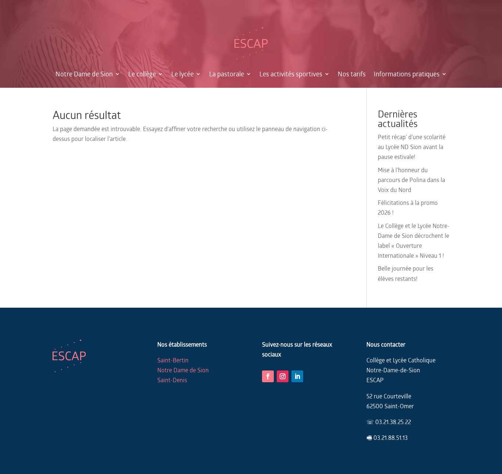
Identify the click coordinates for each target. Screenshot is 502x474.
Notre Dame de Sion (84, 73)
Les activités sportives (290, 73)
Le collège (142, 73)
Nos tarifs (352, 73)
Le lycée (182, 73)
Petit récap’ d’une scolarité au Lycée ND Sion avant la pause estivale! (411, 146)
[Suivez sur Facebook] (268, 376)
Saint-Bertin (173, 360)
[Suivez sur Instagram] (282, 376)
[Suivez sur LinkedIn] (297, 376)
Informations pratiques (407, 73)
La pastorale (226, 73)
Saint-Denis (172, 380)
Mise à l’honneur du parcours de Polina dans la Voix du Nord (411, 179)
